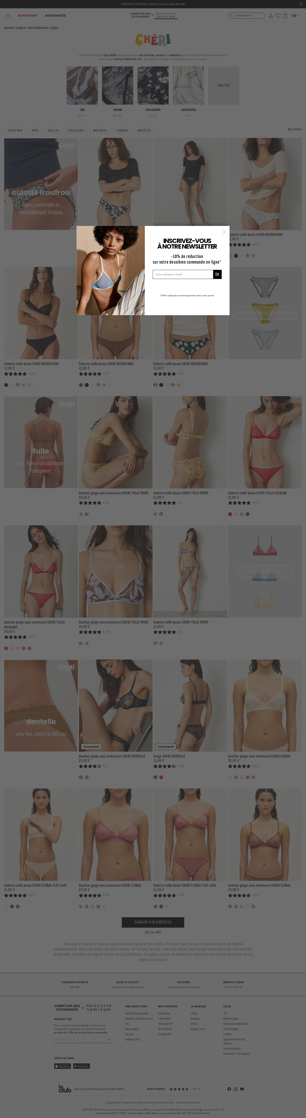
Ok (217, 274)
